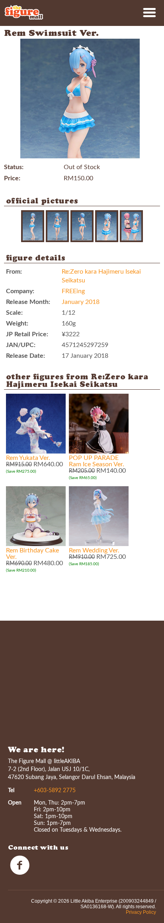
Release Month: (28, 302)
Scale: (14, 313)
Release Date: (25, 356)
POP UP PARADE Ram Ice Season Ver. (96, 461)
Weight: (17, 323)
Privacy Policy (141, 912)
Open (14, 803)
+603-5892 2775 (55, 790)
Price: (12, 178)
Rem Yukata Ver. (28, 458)
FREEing (73, 291)
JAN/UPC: (20, 345)
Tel (11, 790)
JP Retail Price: (27, 334)
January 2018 (81, 302)
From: (14, 271)
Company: (20, 291)
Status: (13, 167)
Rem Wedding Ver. (94, 550)
